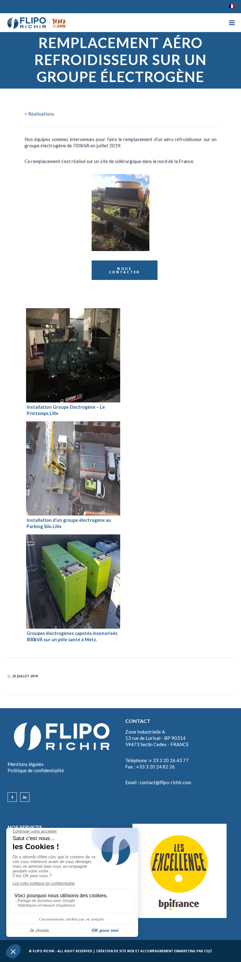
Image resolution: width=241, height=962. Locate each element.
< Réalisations (39, 114)
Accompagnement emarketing (167, 951)
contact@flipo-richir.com (165, 782)
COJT (208, 951)
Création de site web (115, 951)
